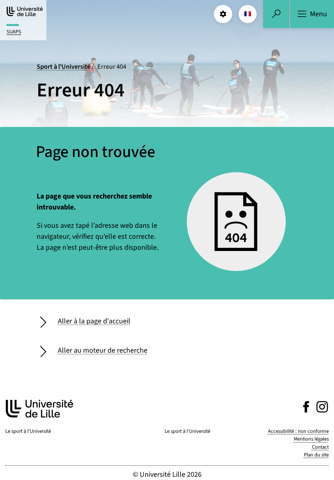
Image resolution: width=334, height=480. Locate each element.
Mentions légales (311, 439)
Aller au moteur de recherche (102, 350)
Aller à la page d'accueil (94, 321)
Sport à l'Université (63, 66)
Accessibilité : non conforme (298, 431)
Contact (320, 447)
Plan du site (316, 454)
